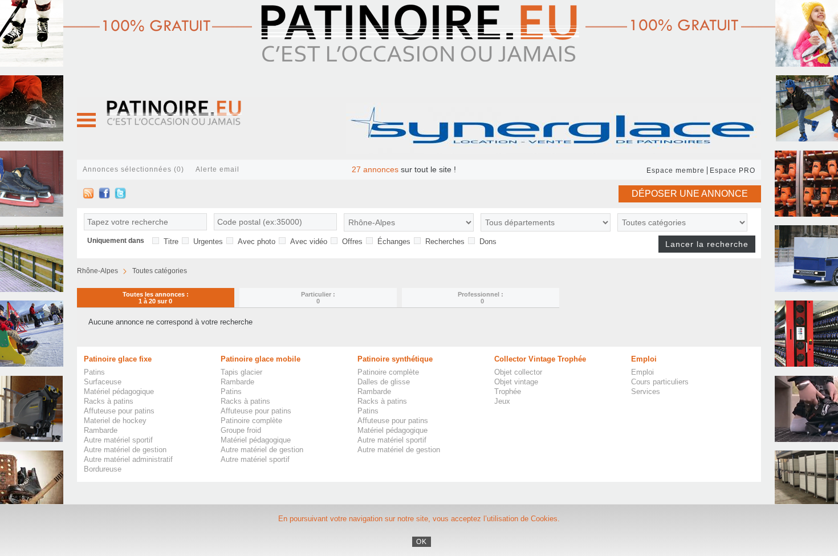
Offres (352, 241)
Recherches (445, 241)
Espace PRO (732, 170)
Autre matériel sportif (118, 440)
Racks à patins (108, 401)
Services (645, 391)
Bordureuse (102, 469)
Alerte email (217, 169)
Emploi (642, 372)
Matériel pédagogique (119, 391)
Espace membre (675, 170)
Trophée (507, 391)
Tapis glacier (241, 372)
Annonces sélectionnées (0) (133, 169)
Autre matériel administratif (128, 459)
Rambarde (100, 430)
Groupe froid (241, 430)
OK (421, 541)
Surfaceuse (102, 382)
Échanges (393, 241)
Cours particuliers (660, 382)
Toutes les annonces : (156, 298)
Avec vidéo (308, 241)
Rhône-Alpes (97, 271)
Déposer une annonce (690, 193)
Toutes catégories (159, 271)
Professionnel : (480, 298)
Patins (94, 372)
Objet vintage (516, 382)
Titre (171, 241)
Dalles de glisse (383, 382)
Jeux (502, 401)
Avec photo (256, 241)
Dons (488, 241)
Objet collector (518, 372)
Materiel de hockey (115, 420)
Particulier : (318, 298)
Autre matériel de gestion (125, 449)
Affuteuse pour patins (119, 411)
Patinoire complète (251, 420)
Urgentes (208, 241)
